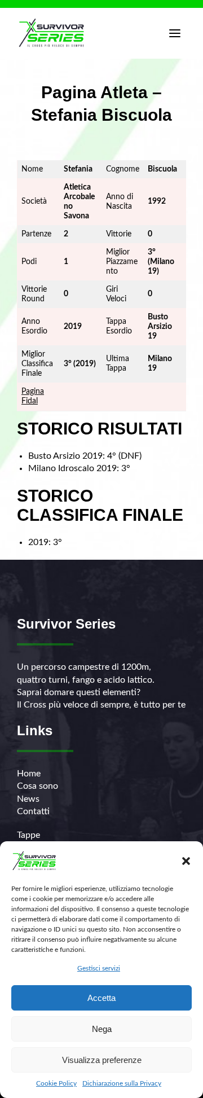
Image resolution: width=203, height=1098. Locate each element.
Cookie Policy (56, 1083)
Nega (102, 1029)
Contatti (33, 811)
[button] (186, 861)
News (28, 798)
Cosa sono (37, 785)
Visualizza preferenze (102, 1060)
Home (29, 773)
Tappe (28, 835)
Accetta (101, 998)
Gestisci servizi (98, 968)
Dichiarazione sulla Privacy (121, 1083)
